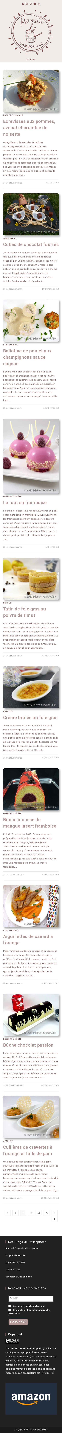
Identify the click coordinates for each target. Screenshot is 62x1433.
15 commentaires (14, 547)
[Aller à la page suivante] (55, 1219)
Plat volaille (11, 345)
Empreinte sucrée (15, 1255)
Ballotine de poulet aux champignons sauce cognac (27, 357)
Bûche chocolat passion (28, 1045)
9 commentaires (14, 983)
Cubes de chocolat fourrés (31, 244)
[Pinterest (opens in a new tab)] (27, 4)
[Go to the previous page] (8, 1213)
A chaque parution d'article (28, 1306)
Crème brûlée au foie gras (30, 717)
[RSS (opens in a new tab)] (39, 4)
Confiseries (10, 239)
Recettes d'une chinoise (18, 1276)
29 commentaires (14, 1086)
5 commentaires (14, 183)
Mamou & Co (12, 1269)
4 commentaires (14, 289)
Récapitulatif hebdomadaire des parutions (29, 1312)
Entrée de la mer (13, 115)
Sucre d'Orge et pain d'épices (21, 1248)
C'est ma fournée (15, 1262)
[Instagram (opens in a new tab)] (31, 4)
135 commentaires (15, 875)
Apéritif (8, 711)
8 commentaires (14, 408)
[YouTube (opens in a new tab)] (35, 4)
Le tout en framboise (25, 502)
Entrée (7, 603)
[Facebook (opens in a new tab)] (23, 4)
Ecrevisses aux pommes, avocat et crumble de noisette (29, 128)
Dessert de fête (12, 497)
